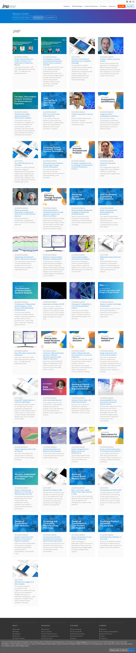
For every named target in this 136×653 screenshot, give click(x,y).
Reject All (124, 650)
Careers (103, 636)
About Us (103, 629)
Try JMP (121, 6)
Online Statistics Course (50, 634)
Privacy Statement (81, 642)
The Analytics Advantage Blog (109, 631)
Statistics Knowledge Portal (50, 636)
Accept (131, 650)
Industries (17, 636)
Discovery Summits (77, 636)
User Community (76, 629)
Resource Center (47, 638)
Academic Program (19, 638)
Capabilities (17, 634)
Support (74, 638)
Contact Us (104, 638)
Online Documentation (78, 634)
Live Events (46, 629)
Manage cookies (114, 650)
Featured (16, 17)
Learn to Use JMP (77, 631)
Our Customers (47, 631)
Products (16, 631)
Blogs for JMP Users (106, 634)
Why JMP (16, 629)
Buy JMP (130, 6)
